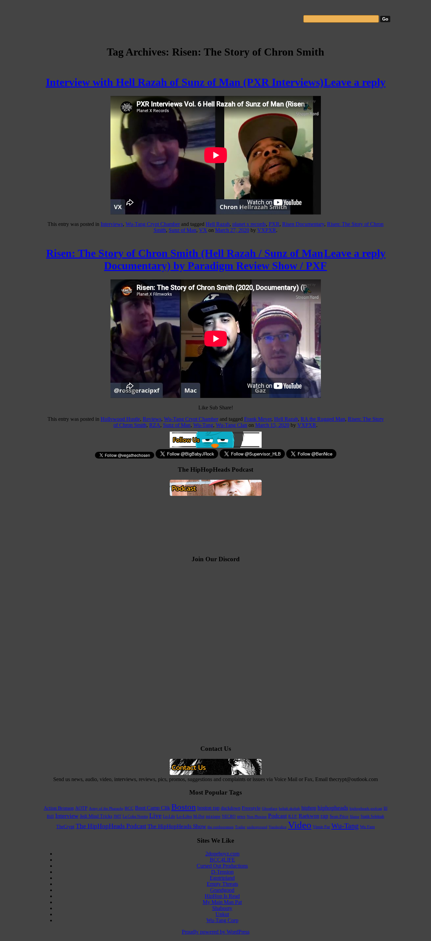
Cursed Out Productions (222, 866)
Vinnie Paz (321, 827)
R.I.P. (292, 816)
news (241, 816)
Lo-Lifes (184, 816)
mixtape (213, 816)
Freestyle (251, 808)
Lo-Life (169, 816)
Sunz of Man (182, 230)
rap (324, 816)
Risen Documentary (303, 224)
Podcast (277, 815)
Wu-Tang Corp (222, 920)
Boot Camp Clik (152, 808)
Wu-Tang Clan (231, 425)
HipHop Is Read (222, 896)
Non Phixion (257, 816)
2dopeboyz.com (222, 853)
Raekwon (309, 816)
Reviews (152, 419)
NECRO (229, 816)
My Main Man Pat (222, 902)
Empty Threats (222, 884)
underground (257, 827)
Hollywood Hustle (120, 419)
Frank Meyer (257, 419)
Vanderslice (278, 827)
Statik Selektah (372, 816)
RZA (154, 425)
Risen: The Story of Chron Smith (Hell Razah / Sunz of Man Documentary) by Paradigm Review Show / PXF (186, 259)
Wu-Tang (203, 425)
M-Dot (198, 816)
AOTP (81, 808)
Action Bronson (59, 808)
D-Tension (222, 872)
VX (203, 230)
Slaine (354, 816)
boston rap (208, 808)
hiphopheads (333, 807)
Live (155, 815)
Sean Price (339, 816)
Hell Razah (218, 224)
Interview (66, 815)
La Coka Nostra (135, 816)
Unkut (222, 914)
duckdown (230, 808)
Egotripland (222, 878)
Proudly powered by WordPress (216, 932)
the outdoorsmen (220, 827)
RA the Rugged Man (323, 419)
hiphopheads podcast (366, 808)
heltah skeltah (289, 808)
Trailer (240, 827)
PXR (274, 224)
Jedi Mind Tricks (96, 816)
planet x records (249, 224)
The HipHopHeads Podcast (111, 826)
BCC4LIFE (222, 860)
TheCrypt (65, 826)
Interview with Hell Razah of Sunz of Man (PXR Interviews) (185, 82)
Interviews (112, 224)
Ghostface (269, 808)
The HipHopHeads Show (176, 826)
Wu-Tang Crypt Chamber (153, 224)
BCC (129, 808)
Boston (183, 806)
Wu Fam (367, 826)
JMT (117, 816)
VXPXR (266, 230)
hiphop (308, 808)
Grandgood (222, 890)
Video (299, 824)
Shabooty (222, 908)
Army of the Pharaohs (106, 808)
